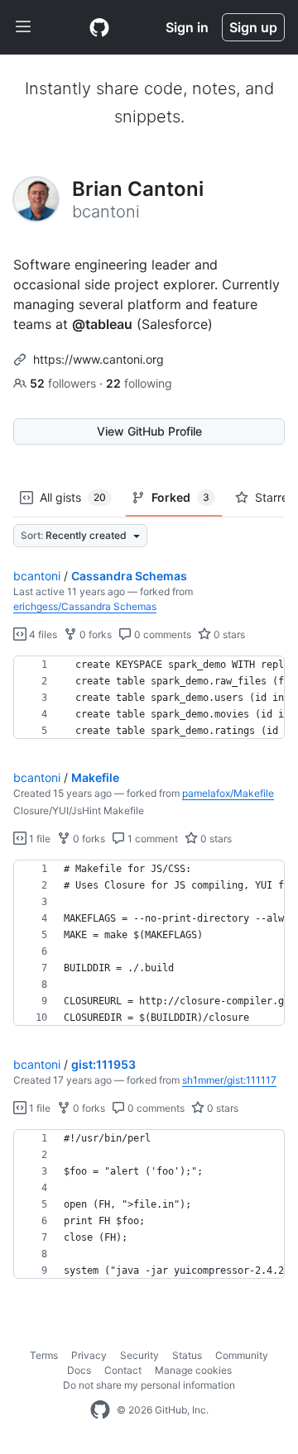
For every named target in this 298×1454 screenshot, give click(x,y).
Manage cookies (193, 1370)
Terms (44, 1355)
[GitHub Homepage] (100, 1410)
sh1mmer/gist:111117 (229, 1080)
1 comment (151, 838)
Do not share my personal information (149, 1385)
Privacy (89, 1355)
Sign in (187, 27)
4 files (41, 634)
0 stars (228, 634)
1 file (38, 838)
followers (64, 383)
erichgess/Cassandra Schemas (84, 606)
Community (241, 1355)
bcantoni (36, 576)
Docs (79, 1370)
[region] (149, 697)
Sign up (253, 27)
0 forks (94, 634)
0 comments (161, 634)
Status (187, 1355)
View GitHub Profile (149, 431)
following (139, 383)
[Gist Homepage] (99, 27)
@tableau (102, 324)
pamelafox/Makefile (228, 793)
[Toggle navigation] (23, 27)
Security (139, 1355)
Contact (123, 1370)
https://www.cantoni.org (98, 359)
